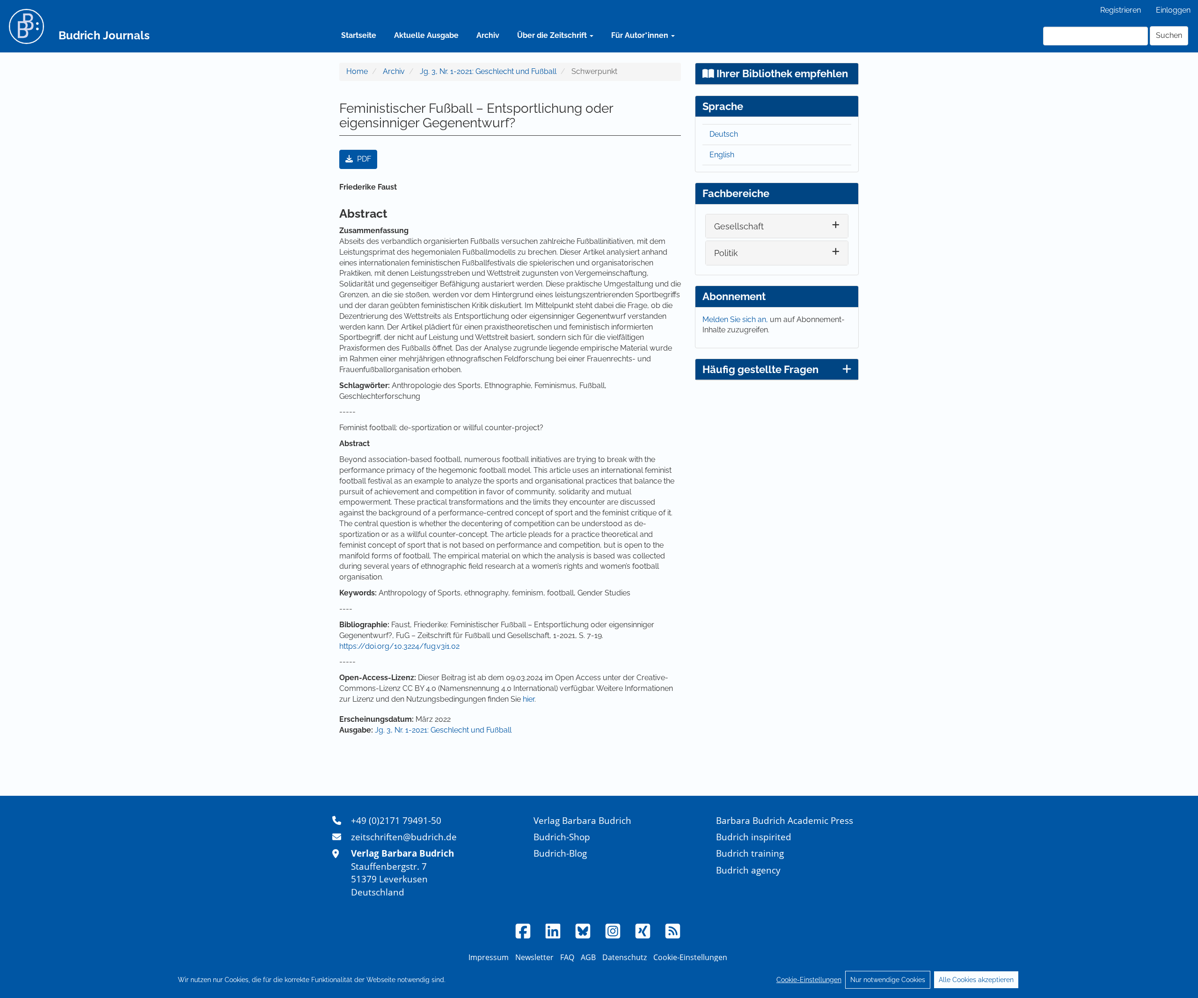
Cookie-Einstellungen (808, 979)
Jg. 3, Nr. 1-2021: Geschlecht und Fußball (488, 71)
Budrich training (750, 853)
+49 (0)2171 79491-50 (396, 820)
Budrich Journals (104, 35)
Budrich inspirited (753, 836)
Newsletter (534, 957)
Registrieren (1120, 10)
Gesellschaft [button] (739, 226)
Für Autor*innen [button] (640, 35)
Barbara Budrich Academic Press (784, 820)
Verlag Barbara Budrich (582, 820)
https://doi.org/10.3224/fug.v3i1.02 (399, 646)
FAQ (567, 957)
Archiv (487, 35)
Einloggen (1173, 10)
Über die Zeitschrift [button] (553, 35)
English (721, 154)
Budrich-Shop (561, 836)
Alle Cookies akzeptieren (976, 979)
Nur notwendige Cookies (887, 979)
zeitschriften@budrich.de (404, 836)
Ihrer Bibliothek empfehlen (781, 73)
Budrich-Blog (560, 853)
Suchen (1169, 35)
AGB (588, 957)
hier (528, 699)
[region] (599, 979)
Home (357, 71)
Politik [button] (726, 253)
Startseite (358, 35)
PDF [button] (363, 158)
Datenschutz (624, 957)
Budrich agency (748, 870)
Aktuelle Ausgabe (426, 35)
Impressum (488, 957)
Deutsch (723, 134)
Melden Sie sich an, (736, 319)
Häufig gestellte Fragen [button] (760, 369)
